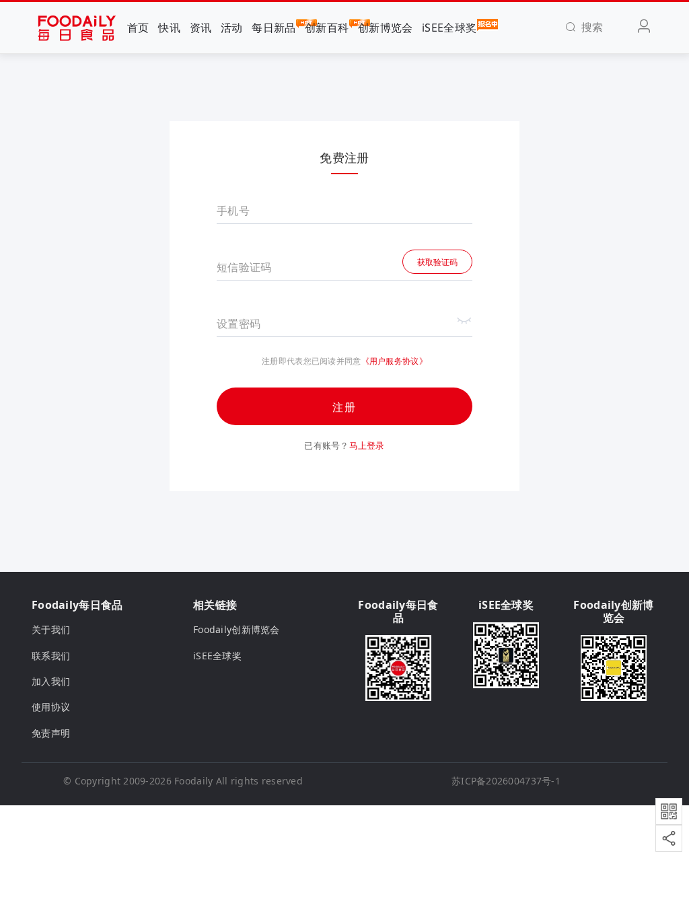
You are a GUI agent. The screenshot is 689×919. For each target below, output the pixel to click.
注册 (344, 407)
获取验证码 (437, 262)
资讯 (201, 27)
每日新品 (273, 27)
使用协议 (51, 706)
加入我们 (51, 681)
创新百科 (327, 27)
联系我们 (51, 655)
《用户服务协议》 (394, 361)
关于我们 (51, 629)
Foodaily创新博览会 (236, 629)
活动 (232, 27)
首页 (138, 27)
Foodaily (193, 780)
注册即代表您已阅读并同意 (311, 361)
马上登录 (367, 445)
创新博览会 (385, 27)
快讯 (169, 27)
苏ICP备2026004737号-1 (505, 780)
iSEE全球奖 (449, 27)
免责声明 (51, 733)
